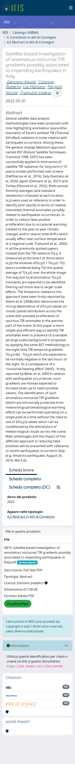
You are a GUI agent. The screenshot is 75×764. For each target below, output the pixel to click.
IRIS (5, 32)
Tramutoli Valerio (35, 92)
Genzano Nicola (21, 81)
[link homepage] (14, 7)
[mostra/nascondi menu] (71, 8)
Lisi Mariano (34, 86)
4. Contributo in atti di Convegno (31, 37)
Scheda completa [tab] (25, 478)
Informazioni (19, 646)
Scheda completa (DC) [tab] (29, 486)
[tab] (58, 487)
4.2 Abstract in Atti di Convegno (30, 42)
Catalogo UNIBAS (26, 32)
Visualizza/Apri (18, 603)
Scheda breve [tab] (21, 469)
